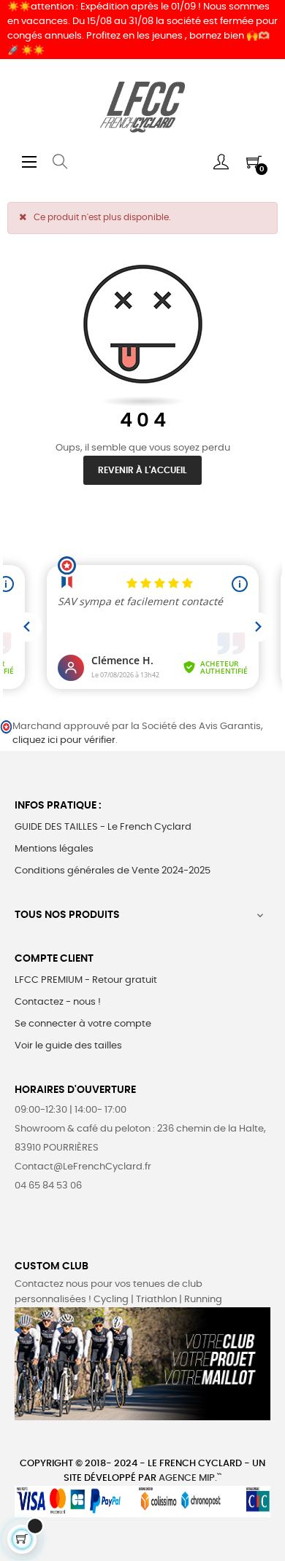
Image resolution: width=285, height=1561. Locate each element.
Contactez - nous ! (58, 1002)
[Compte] (221, 162)
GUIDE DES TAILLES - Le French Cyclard (103, 827)
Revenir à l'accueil (142, 470)
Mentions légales (54, 849)
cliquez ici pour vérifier (63, 740)
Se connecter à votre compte (83, 1024)
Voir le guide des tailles (68, 1046)
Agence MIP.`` (190, 1478)
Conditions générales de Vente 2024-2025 (112, 871)
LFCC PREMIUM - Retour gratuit (86, 980)
